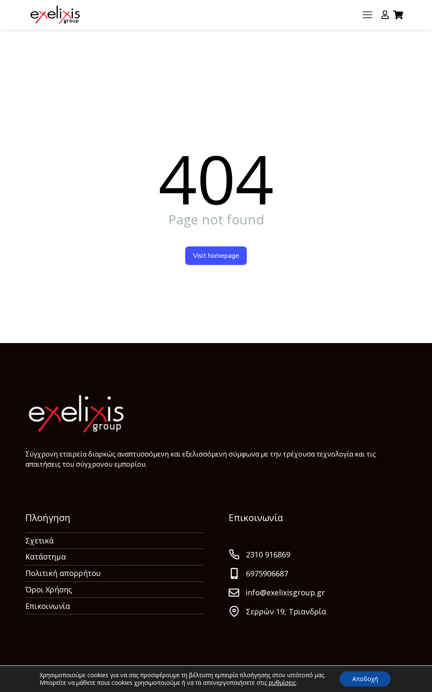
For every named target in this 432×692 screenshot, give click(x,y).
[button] (367, 15)
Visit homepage (216, 255)
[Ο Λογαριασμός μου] (385, 15)
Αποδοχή (365, 679)
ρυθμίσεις (282, 683)
